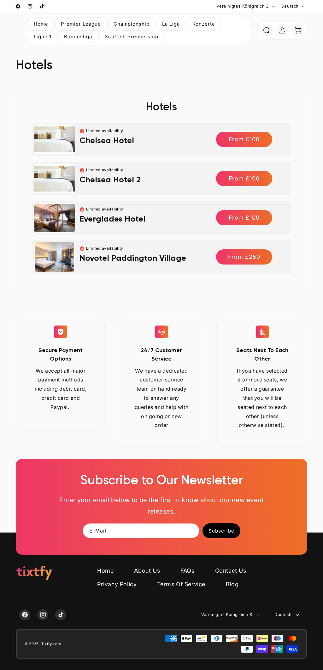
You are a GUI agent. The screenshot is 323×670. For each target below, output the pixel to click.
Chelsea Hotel (106, 140)
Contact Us (230, 570)
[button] (81, 24)
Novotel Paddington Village (132, 258)
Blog (232, 584)
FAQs (187, 570)
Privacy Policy (117, 584)
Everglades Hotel (112, 219)
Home (105, 570)
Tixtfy (46, 644)
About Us (147, 570)
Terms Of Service (181, 584)
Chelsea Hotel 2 (110, 179)
